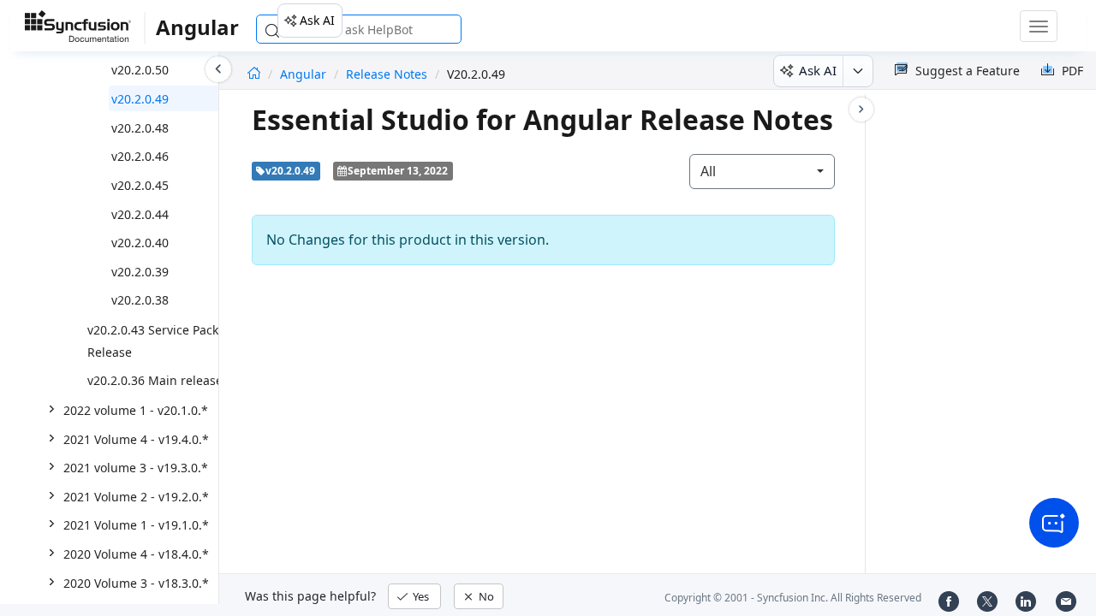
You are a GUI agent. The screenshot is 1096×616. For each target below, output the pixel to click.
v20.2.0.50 (140, 70)
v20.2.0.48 (140, 128)
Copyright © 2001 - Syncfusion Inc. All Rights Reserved (792, 597)
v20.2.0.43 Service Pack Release (152, 341)
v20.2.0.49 (140, 99)
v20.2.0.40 (140, 242)
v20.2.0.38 (140, 300)
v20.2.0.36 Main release (155, 380)
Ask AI (317, 20)
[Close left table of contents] (218, 69)
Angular (305, 74)
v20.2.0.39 (140, 272)
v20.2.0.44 (140, 214)
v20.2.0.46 (140, 156)
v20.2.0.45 (140, 185)
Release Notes (386, 74)
